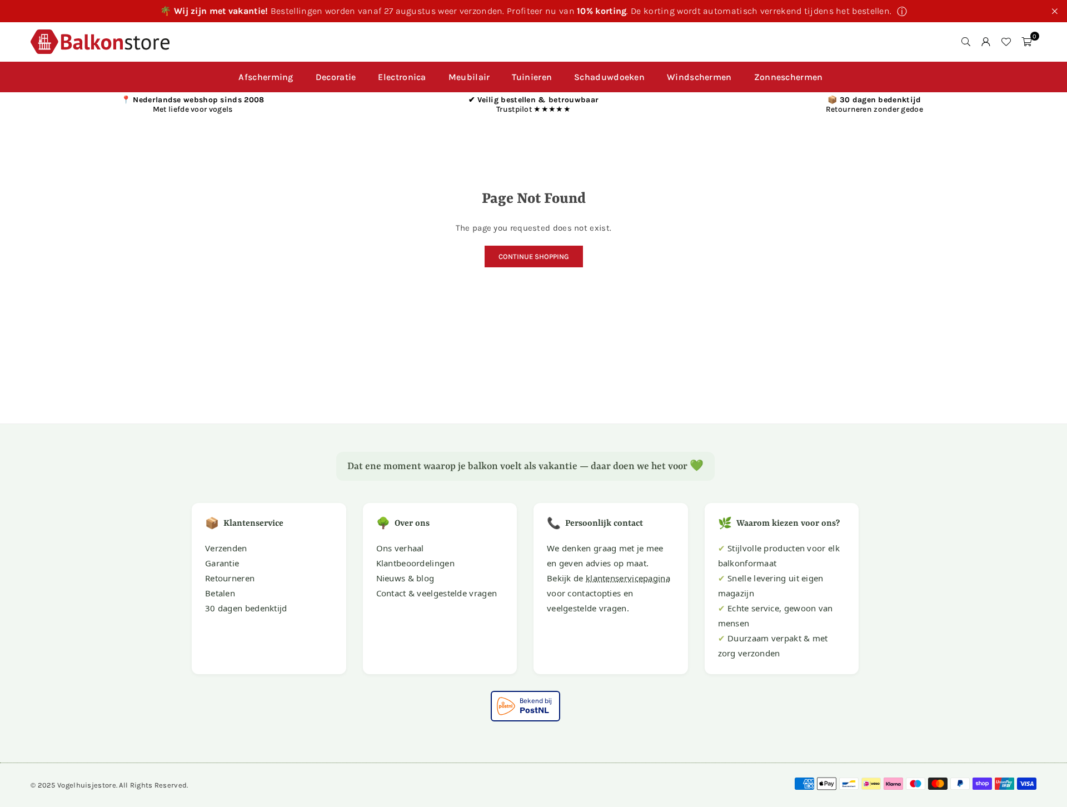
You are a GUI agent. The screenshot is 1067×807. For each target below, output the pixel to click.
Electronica (402, 77)
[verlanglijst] (1006, 42)
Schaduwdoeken (609, 77)
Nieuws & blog (405, 578)
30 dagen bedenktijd (246, 608)
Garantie (222, 563)
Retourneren (230, 578)
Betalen (220, 593)
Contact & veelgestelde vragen (436, 593)
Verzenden (226, 548)
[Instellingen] (986, 42)
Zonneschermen (788, 77)
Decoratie (336, 77)
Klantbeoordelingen (415, 563)
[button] (1026, 42)
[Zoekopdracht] (966, 42)
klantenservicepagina (628, 578)
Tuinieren (532, 77)
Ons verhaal (400, 548)
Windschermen (699, 77)
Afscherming (265, 77)
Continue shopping (533, 256)
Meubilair (469, 77)
